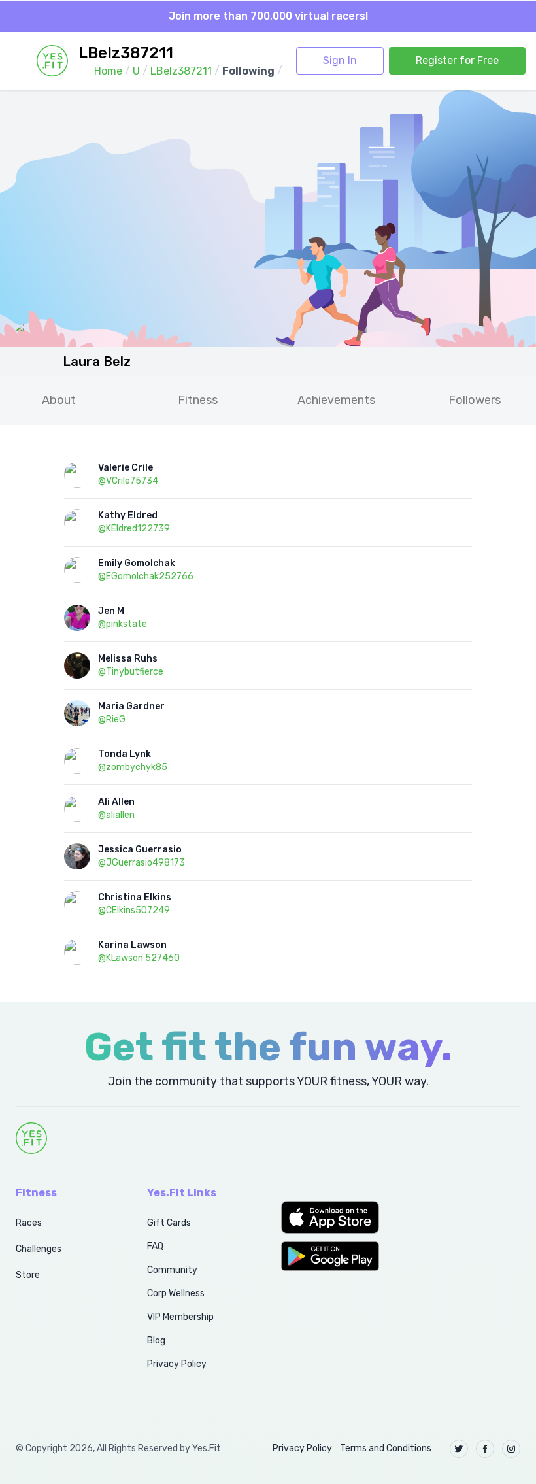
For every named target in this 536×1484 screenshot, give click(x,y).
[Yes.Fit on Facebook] (485, 1449)
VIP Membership (180, 1317)
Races (29, 1222)
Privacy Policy (177, 1364)
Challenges (38, 1249)
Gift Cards (169, 1222)
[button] (335, 1217)
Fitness (198, 400)
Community (172, 1269)
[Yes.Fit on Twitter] (459, 1449)
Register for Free (457, 60)
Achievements (336, 400)
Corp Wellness (176, 1293)
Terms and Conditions (385, 1448)
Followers (474, 400)
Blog (156, 1340)
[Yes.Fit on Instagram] (511, 1449)
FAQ (155, 1246)
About (59, 400)
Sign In (340, 60)
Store (28, 1275)
